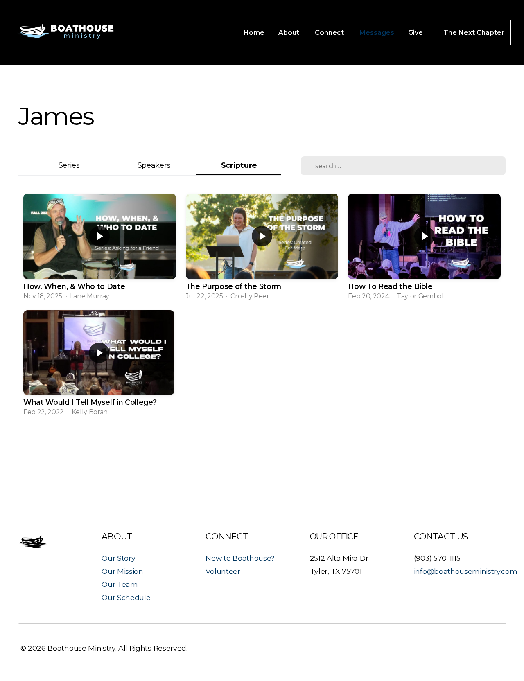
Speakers (154, 165)
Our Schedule (126, 597)
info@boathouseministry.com (465, 571)
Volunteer (223, 571)
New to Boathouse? (240, 558)
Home (254, 32)
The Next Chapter (473, 32)
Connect (330, 32)
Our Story (118, 558)
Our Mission (122, 571)
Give (415, 32)
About (289, 32)
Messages (376, 32)
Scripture (239, 165)
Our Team (120, 584)
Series (69, 165)
